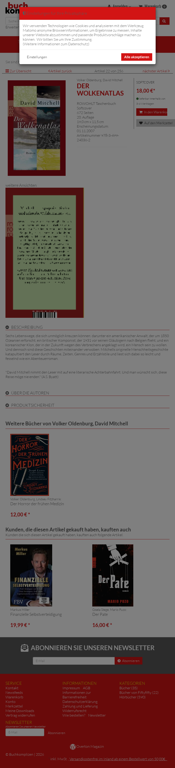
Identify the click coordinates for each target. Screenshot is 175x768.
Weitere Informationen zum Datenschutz (56, 44)
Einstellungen (37, 57)
